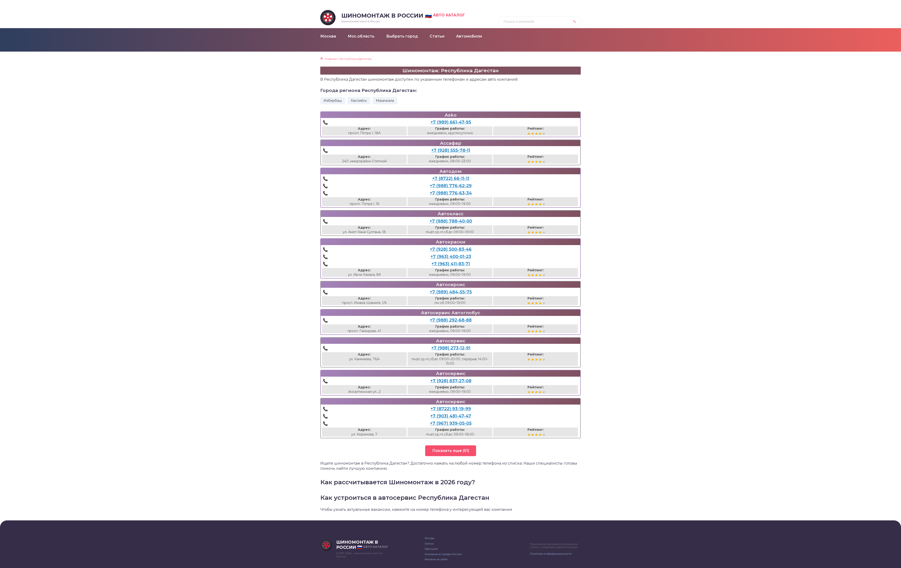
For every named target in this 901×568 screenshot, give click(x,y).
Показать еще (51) (450, 450)
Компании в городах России (443, 554)
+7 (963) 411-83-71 (450, 263)
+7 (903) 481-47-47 (450, 416)
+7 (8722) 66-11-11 (450, 178)
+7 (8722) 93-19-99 (451, 408)
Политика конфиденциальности (551, 553)
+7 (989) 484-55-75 (451, 292)
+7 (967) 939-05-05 (451, 423)
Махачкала (385, 100)
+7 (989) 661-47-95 (451, 122)
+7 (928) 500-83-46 (451, 249)
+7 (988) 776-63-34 (451, 193)
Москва (429, 538)
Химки (429, 543)
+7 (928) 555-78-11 (450, 150)
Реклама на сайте (436, 559)
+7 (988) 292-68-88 (451, 320)
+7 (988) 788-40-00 (451, 221)
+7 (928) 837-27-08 (450, 380)
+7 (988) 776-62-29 (451, 185)
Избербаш (333, 100)
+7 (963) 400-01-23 (451, 256)
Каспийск (359, 100)
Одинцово (431, 548)
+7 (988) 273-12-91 (450, 348)
